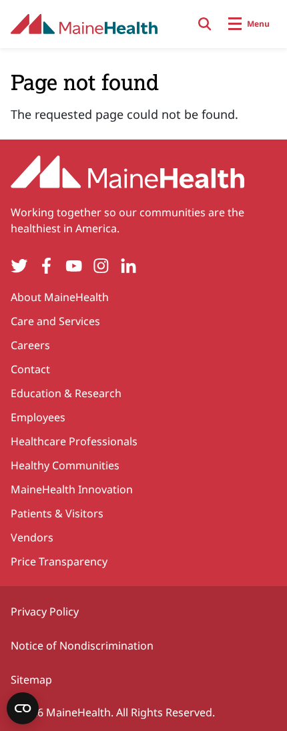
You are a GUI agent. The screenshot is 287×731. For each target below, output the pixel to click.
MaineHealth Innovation (72, 489)
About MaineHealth (60, 297)
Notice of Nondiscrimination (82, 645)
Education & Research (66, 393)
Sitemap (31, 679)
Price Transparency (59, 561)
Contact (30, 369)
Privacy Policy (45, 611)
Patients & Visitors (57, 513)
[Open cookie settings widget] (23, 708)
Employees (38, 417)
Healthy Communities (65, 465)
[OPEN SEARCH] (205, 24)
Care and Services (55, 321)
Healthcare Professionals (74, 441)
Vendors (32, 537)
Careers (30, 345)
